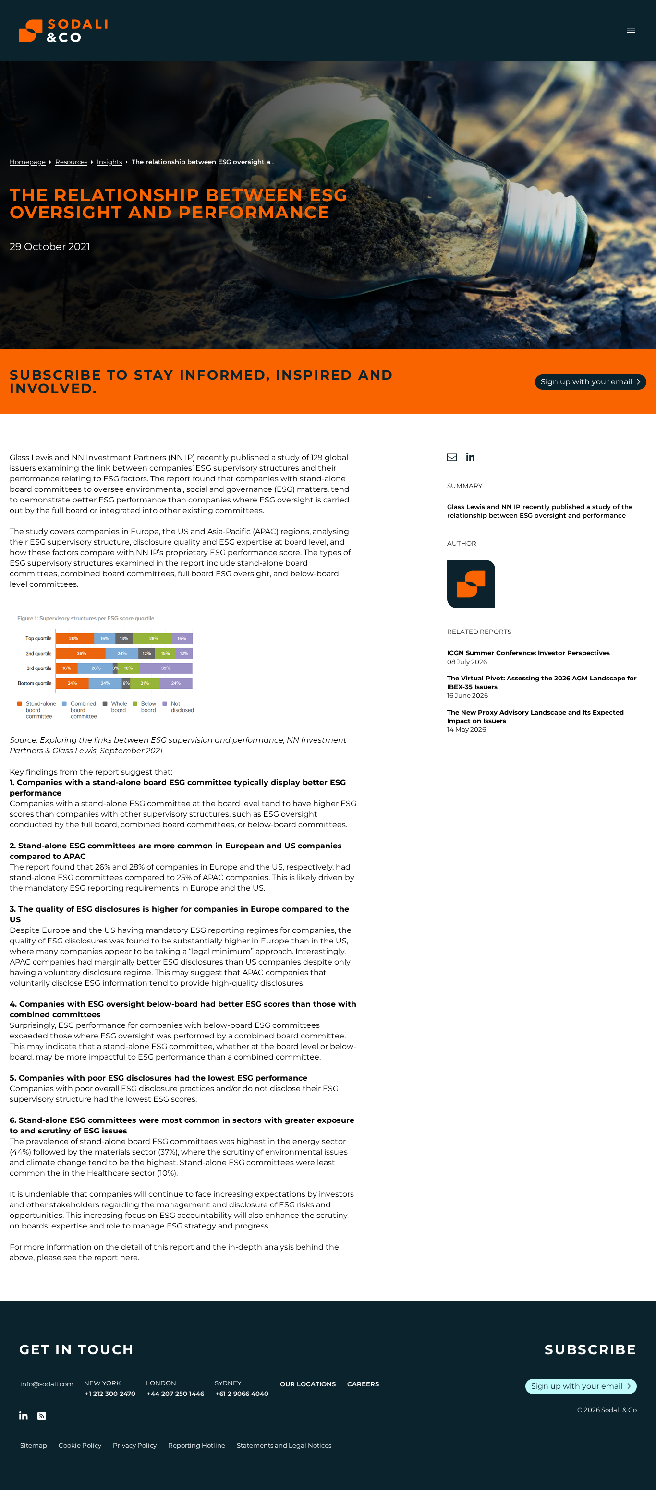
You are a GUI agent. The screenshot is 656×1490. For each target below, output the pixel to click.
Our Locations (308, 1384)
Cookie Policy (80, 1445)
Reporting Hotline (196, 1445)
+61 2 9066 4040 (242, 1393)
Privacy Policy (135, 1445)
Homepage (28, 162)
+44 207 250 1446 (175, 1393)
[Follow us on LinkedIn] (23, 1416)
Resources (71, 162)
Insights (109, 162)
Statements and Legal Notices (284, 1445)
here (129, 1257)
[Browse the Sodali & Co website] (63, 30)
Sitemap (33, 1445)
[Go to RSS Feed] (41, 1416)
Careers (363, 1384)
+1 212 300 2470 (110, 1393)
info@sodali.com (46, 1384)
